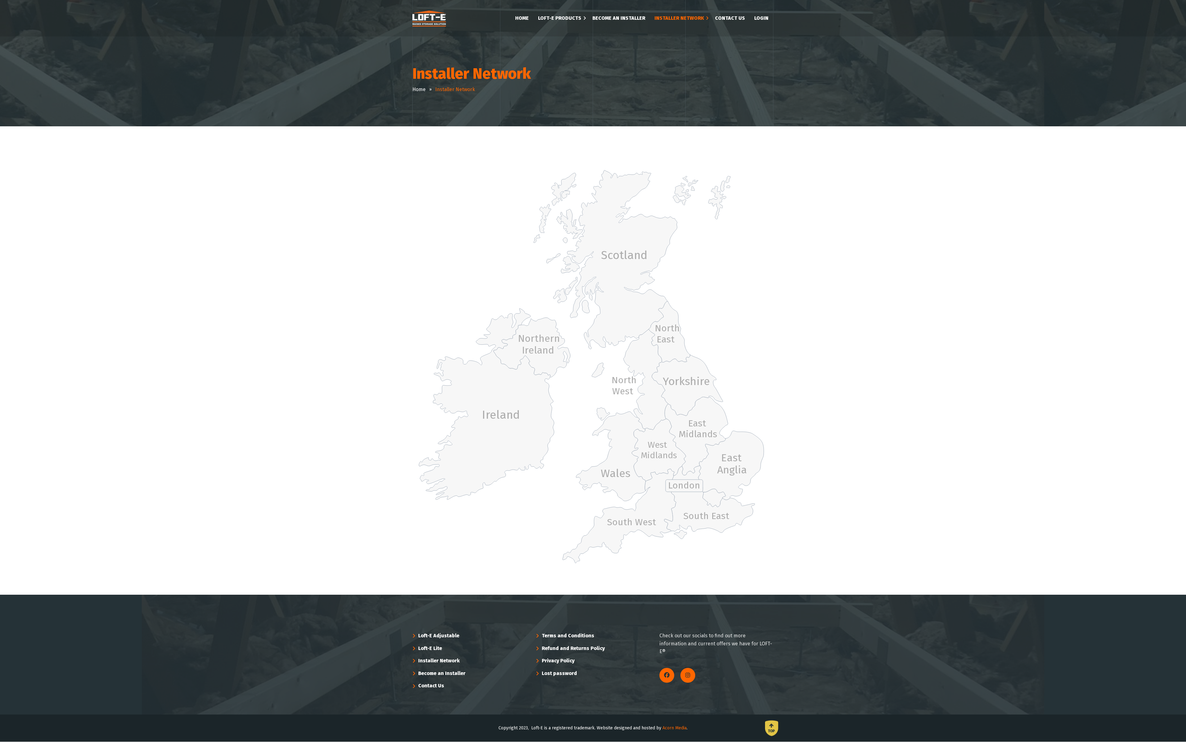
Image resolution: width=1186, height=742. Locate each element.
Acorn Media (674, 728)
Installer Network (439, 661)
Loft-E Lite (430, 648)
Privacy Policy (558, 661)
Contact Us (431, 686)
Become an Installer (441, 673)
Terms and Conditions (568, 636)
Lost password (559, 673)
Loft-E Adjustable (438, 636)
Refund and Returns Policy (573, 648)
